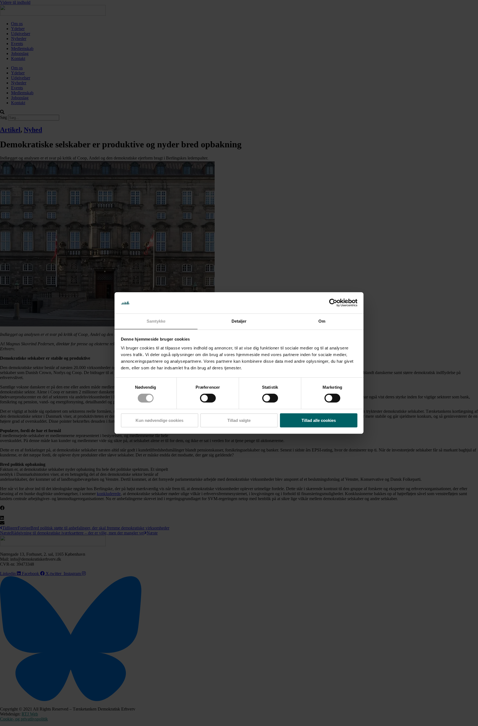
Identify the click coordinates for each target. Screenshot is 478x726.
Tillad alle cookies (319, 420)
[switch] (208, 398)
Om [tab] (321, 321)
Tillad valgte (239, 420)
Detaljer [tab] (239, 321)
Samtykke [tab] (156, 321)
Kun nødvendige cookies (159, 420)
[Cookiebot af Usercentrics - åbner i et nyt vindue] (333, 303)
